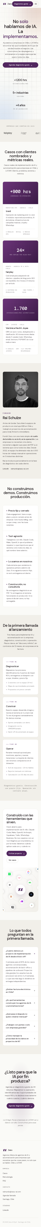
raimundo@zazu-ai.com (20, 469)
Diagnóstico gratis (22, 4)
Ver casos (12, 860)
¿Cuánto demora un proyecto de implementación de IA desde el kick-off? (18, 954)
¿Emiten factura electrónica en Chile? (18, 990)
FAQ (4, 1181)
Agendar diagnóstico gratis (20, 65)
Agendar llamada (9, 1196)
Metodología (8, 1177)
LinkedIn (6, 469)
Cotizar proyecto (17, 853)
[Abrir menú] (35, 3)
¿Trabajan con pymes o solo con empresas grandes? (18, 1026)
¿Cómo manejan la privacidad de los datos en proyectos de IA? (17, 1039)
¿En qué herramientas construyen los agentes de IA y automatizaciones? (18, 1003)
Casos (5, 1173)
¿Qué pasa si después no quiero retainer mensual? (16, 1015)
